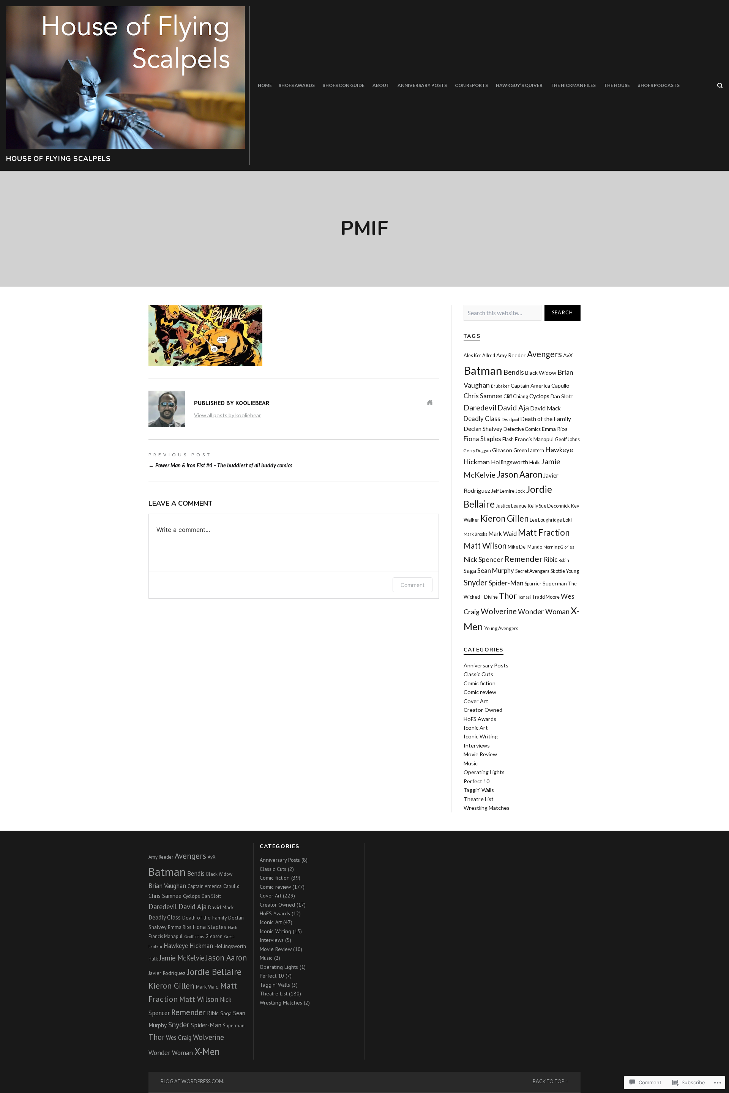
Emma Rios (555, 429)
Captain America (530, 385)
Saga (470, 570)
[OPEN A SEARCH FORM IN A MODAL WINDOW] (720, 85)
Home (265, 85)
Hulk (534, 462)
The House (617, 85)
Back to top (548, 1081)
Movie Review (480, 754)
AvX (568, 355)
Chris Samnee (483, 396)
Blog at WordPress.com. (192, 1081)
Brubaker (500, 385)
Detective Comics (522, 429)
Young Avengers (501, 628)
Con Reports (471, 85)
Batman (483, 370)
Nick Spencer (483, 559)
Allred (488, 355)
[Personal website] (430, 402)
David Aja (513, 407)
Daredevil (480, 407)
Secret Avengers (532, 571)
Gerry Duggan (477, 450)
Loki (567, 520)
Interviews (477, 745)
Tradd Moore (546, 597)
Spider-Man (506, 583)
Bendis (513, 372)
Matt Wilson (485, 545)
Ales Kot (472, 355)
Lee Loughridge (546, 520)
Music (471, 763)
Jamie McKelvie (181, 957)
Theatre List (479, 799)
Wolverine (499, 611)
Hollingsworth (509, 462)
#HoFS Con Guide (343, 85)
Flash (508, 439)
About (381, 85)
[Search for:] (503, 313)
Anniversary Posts (422, 85)
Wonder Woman (544, 611)
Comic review (480, 692)
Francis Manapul (534, 439)
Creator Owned (483, 710)
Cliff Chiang (515, 396)
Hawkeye (559, 449)
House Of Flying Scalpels (58, 158)
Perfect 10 (476, 781)
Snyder (476, 582)
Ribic (550, 559)
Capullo (560, 385)
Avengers (544, 354)
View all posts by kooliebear (227, 415)
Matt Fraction (544, 532)
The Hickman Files (573, 85)
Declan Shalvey (483, 428)
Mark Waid (502, 533)
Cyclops (539, 396)
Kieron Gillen (504, 518)
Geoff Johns (567, 439)
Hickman (477, 461)
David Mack (545, 408)
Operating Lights (484, 772)
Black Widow (540, 372)
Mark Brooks (475, 534)
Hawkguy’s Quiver (519, 85)
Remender (523, 559)
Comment (412, 585)
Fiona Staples (482, 439)
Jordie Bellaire (214, 971)
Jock (520, 491)
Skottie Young (565, 571)
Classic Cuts (478, 674)
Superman (555, 583)
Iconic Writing (481, 736)
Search (562, 312)
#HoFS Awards (297, 85)
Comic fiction (479, 683)
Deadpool (510, 419)
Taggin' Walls (479, 790)
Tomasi (524, 597)
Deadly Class (482, 419)
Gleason (502, 450)
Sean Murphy (495, 570)
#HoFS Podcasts (659, 85)
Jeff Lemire (502, 491)
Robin (564, 560)
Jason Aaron (519, 474)
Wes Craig (178, 1037)
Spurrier (533, 584)
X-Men (207, 1051)
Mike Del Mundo (525, 547)
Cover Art (476, 701)
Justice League (511, 506)
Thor (508, 596)
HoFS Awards (480, 719)
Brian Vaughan (167, 886)
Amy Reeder (511, 355)
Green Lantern (528, 450)
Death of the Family (545, 418)
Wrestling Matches (487, 807)
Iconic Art (476, 727)
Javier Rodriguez (167, 973)
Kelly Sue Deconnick (549, 506)
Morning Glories (558, 546)
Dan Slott (562, 396)
